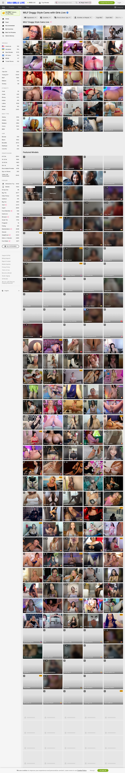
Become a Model (7, 273)
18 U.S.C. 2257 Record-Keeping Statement (8, 282)
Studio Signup (6, 276)
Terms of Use (6, 270)
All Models (5, 279)
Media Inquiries (6, 264)
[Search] (76, 2)
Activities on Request (83, 17)
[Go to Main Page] (16, 2)
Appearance (30, 17)
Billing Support (6, 258)
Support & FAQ (6, 255)
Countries (46, 17)
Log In (119, 2)
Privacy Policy (6, 267)
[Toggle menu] (3, 2)
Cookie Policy (81, 770)
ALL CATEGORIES (12, 246)
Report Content (6, 261)
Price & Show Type (62, 17)
